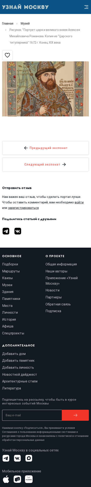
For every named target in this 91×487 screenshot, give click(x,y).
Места (7, 306)
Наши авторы (57, 271)
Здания (7, 292)
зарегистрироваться (23, 208)
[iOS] (6, 479)
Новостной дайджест (19, 374)
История (9, 319)
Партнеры (54, 297)
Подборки (10, 264)
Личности (10, 312)
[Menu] (86, 7)
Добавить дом (14, 354)
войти (79, 202)
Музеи (7, 285)
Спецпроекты (13, 333)
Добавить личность (18, 368)
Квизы (7, 278)
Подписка (53, 311)
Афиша (7, 326)
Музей (25, 23)
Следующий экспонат (42, 164)
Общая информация (61, 264)
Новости (52, 290)
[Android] (17, 479)
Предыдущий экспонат (49, 148)
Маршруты (11, 271)
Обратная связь (58, 304)
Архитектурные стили (19, 381)
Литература (11, 388)
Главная (7, 23)
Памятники (11, 299)
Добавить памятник (18, 361)
